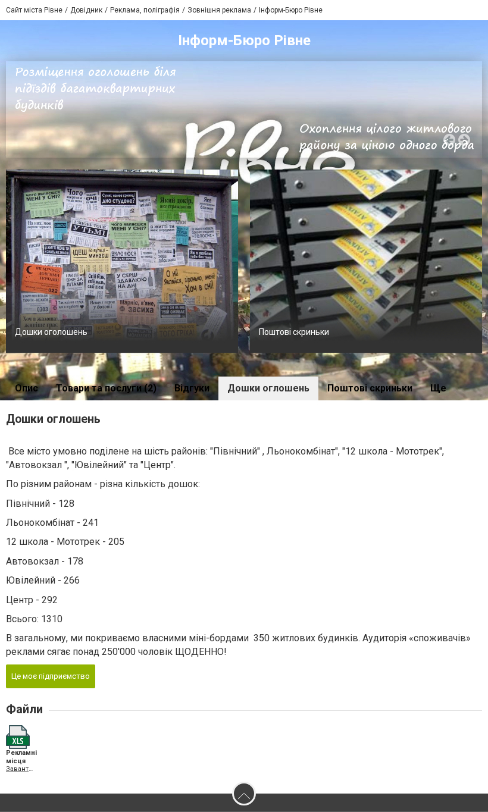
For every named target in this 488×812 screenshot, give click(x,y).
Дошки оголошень (51, 332)
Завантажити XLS (19, 769)
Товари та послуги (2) (106, 388)
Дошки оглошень (268, 388)
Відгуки (191, 388)
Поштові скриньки (294, 332)
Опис (26, 388)
